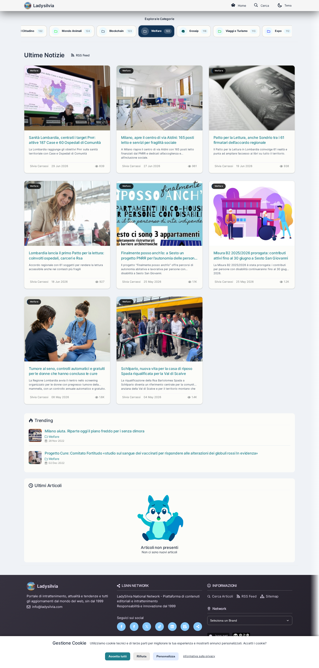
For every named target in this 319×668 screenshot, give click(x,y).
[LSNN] (185, 626)
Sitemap (272, 596)
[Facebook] (121, 626)
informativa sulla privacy (199, 656)
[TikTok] (159, 626)
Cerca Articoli (222, 596)
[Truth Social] (197, 626)
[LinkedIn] (172, 626)
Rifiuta (141, 656)
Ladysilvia (47, 586)
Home (242, 5)
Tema (287, 5)
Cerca (265, 5)
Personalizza (165, 656)
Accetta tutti (118, 656)
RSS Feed (83, 55)
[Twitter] (146, 626)
